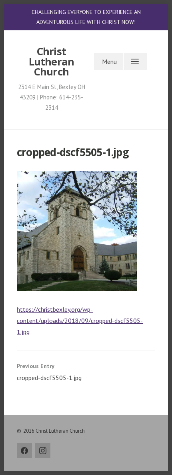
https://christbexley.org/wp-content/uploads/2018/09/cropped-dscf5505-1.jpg (80, 320)
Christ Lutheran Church (51, 61)
